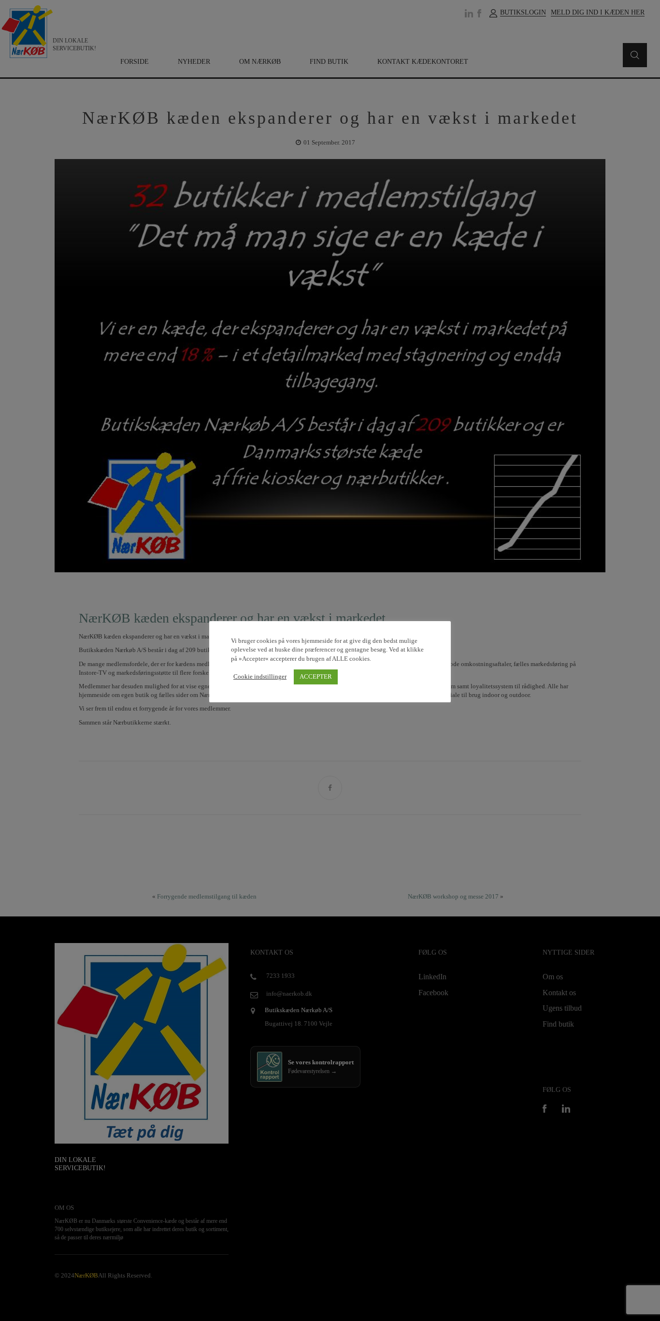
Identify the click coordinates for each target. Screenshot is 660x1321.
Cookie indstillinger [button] (260, 676)
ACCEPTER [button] (316, 676)
